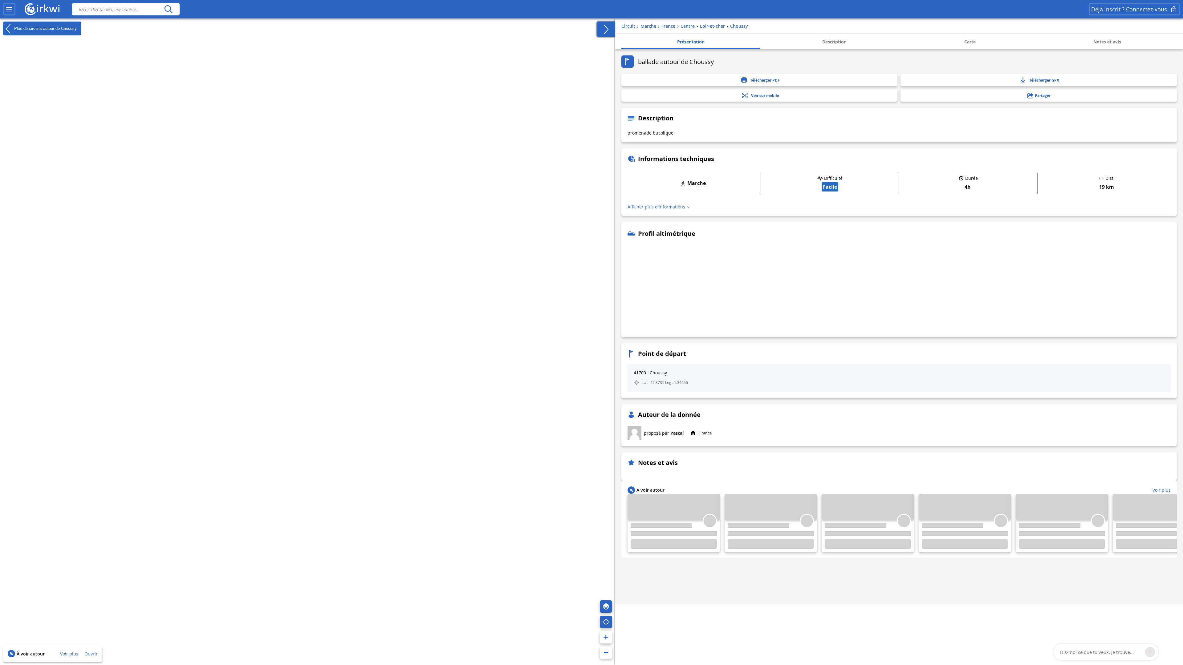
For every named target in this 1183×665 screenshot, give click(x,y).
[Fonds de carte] (606, 606)
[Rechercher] (168, 9)
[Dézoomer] (606, 653)
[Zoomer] (606, 637)
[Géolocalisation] (606, 622)
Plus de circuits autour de (45, 28)
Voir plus (69, 654)
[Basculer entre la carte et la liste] (606, 29)
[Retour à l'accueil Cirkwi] (42, 9)
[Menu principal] (9, 9)
